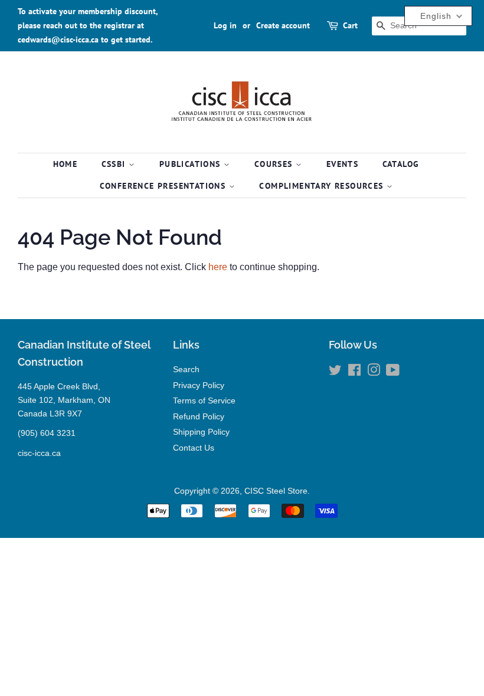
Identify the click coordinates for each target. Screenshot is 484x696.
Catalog (401, 164)
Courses (275, 164)
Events (342, 164)
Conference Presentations (164, 185)
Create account (283, 25)
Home (65, 164)
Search (186, 369)
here (217, 267)
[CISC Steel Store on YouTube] (393, 372)
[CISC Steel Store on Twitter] (335, 372)
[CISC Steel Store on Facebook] (354, 372)
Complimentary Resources (323, 185)
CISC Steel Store (276, 491)
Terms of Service (204, 400)
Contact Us (193, 448)
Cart (350, 25)
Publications (191, 164)
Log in (225, 25)
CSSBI (115, 164)
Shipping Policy (201, 432)
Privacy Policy (198, 385)
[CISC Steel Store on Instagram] (373, 372)
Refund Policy (198, 416)
